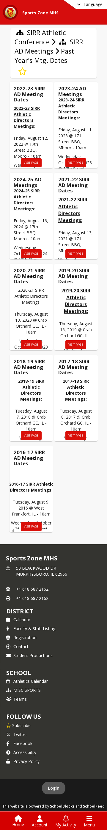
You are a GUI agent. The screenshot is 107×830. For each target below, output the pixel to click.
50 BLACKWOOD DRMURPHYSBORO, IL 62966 (41, 571)
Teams (20, 699)
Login (53, 788)
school (18, 673)
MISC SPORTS (27, 690)
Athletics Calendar (30, 681)
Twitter (20, 734)
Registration (25, 637)
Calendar (21, 619)
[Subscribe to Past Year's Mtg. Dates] (22, 71)
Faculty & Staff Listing (34, 628)
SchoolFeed (94, 806)
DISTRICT (20, 611)
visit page (31, 163)
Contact (21, 646)
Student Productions (33, 655)
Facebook (22, 743)
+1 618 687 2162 (32, 589)
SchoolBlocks (62, 806)
